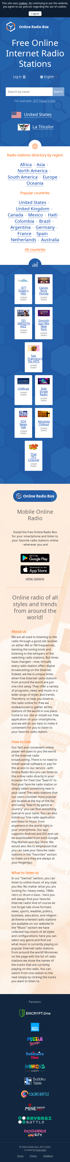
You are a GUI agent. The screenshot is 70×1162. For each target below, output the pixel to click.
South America (23, 177)
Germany (45, 227)
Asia (41, 164)
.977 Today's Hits (44, 101)
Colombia (24, 221)
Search (58, 92)
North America (33, 171)
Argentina (20, 227)
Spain (42, 233)
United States (38, 114)
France (24, 233)
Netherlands (23, 240)
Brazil (44, 221)
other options (35, 579)
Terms (20, 1155)
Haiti (52, 215)
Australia (50, 240)
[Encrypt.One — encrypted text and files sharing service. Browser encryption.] (35, 1013)
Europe (50, 177)
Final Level (41, 1150)
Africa (26, 164)
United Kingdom (32, 209)
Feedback (48, 1155)
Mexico (35, 215)
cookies (23, 3)
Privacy (33, 1155)
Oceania (35, 183)
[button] (34, 558)
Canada (15, 215)
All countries (35, 249)
